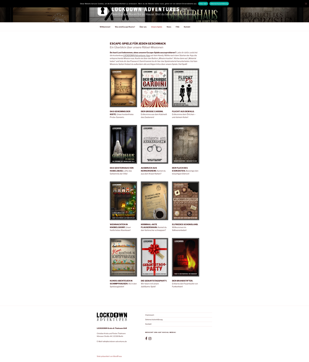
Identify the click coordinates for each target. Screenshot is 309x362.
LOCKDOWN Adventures (146, 9)
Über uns (143, 27)
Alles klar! (203, 4)
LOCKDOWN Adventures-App (136, 55)
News (169, 27)
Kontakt (187, 27)
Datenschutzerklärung (154, 319)
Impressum (149, 315)
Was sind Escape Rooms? (125, 27)
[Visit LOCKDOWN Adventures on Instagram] (149, 339)
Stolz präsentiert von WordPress (109, 356)
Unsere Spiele (156, 27)
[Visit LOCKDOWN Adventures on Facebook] (146, 339)
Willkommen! (105, 27)
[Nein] (306, 3)
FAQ (177, 27)
